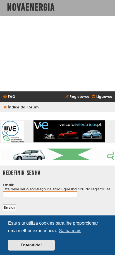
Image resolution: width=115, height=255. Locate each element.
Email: (8, 185)
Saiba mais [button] (70, 230)
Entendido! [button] (31, 245)
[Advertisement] (57, 54)
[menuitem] (9, 97)
